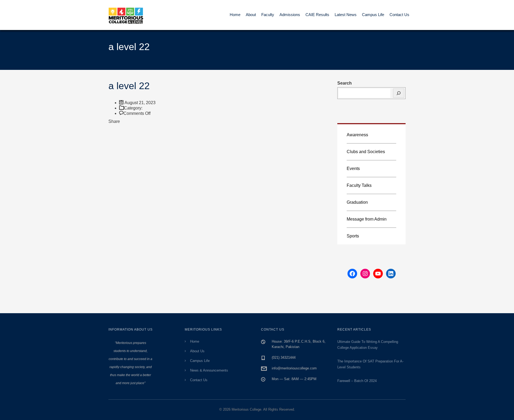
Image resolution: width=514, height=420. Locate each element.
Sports (353, 236)
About (251, 14)
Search (344, 83)
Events (353, 168)
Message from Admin (367, 219)
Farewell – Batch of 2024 (357, 381)
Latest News (346, 14)
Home (235, 14)
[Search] (398, 93)
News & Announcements (209, 370)
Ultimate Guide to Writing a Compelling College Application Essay (367, 345)
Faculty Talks (359, 185)
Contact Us (399, 14)
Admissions (289, 14)
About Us (197, 351)
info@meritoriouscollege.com (294, 368)
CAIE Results (317, 14)
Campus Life (373, 14)
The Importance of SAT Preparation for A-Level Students (370, 364)
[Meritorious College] (128, 15)
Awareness (357, 135)
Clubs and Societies (366, 151)
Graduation (357, 202)
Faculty (267, 14)
